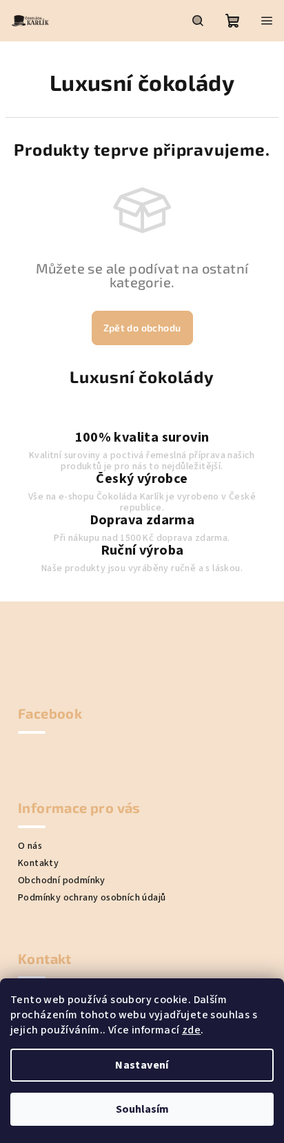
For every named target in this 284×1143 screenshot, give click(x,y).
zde (191, 1030)
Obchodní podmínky (61, 880)
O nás (30, 846)
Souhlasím (142, 1109)
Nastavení (142, 1065)
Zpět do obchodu (142, 327)
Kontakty (38, 863)
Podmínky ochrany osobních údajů (91, 898)
